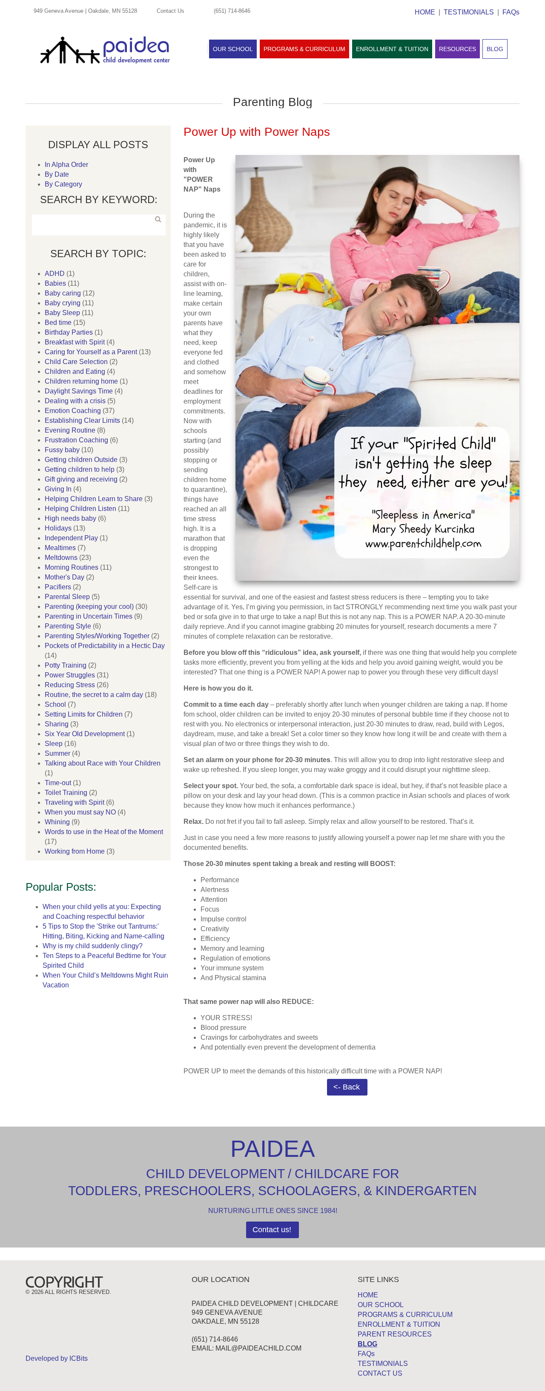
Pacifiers (58, 587)
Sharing (57, 724)
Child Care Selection (76, 361)
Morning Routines (71, 567)
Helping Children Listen (80, 508)
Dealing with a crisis (75, 400)
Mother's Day (64, 577)
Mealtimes (60, 547)
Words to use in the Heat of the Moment (104, 831)
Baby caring (63, 293)
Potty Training (65, 665)
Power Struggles (70, 675)
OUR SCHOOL (381, 1304)
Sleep (54, 743)
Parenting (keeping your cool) (89, 606)
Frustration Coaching (76, 440)
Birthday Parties (69, 332)
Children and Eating (75, 371)
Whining (57, 822)
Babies (55, 283)
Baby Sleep (62, 312)
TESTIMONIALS (469, 12)
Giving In (58, 489)
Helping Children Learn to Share (94, 498)
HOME (425, 12)
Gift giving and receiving (81, 479)
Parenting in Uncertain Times (88, 616)
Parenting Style (68, 626)
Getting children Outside (81, 459)
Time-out (58, 782)
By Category (63, 184)
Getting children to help (80, 469)
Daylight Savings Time (79, 391)
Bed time (58, 322)
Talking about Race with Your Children (103, 763)
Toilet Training (66, 792)
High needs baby (70, 518)
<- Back (346, 1087)
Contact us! (271, 1229)
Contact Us (170, 11)
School (55, 704)
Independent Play (71, 538)
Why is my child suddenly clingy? (93, 945)
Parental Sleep (67, 596)
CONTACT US (380, 1373)
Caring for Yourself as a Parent (91, 352)
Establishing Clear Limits (82, 420)
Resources (457, 49)
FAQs (510, 12)
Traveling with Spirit (74, 802)
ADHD (55, 273)
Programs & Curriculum (304, 49)
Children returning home (81, 381)
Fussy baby (62, 449)
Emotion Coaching (73, 410)
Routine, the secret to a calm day (94, 694)
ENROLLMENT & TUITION (399, 1324)
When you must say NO (80, 812)
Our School (233, 49)
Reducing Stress (70, 684)
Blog (495, 49)
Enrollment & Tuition (392, 49)
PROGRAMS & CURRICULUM (405, 1314)
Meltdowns (61, 557)
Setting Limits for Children (84, 714)
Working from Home (75, 851)
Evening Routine (70, 430)
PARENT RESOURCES (395, 1334)
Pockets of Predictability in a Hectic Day (105, 645)
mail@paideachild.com (258, 1348)
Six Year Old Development (85, 733)
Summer (57, 753)
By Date (57, 174)
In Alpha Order (66, 164)
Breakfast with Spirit (75, 342)
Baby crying (62, 303)
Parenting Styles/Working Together (97, 636)
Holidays (58, 528)
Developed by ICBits (57, 1358)
